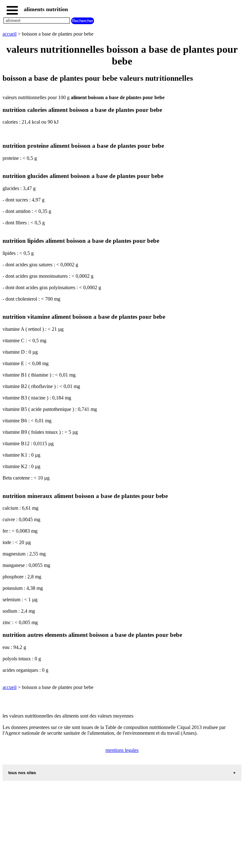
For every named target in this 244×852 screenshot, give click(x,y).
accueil (10, 34)
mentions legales (122, 750)
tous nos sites (22, 772)
